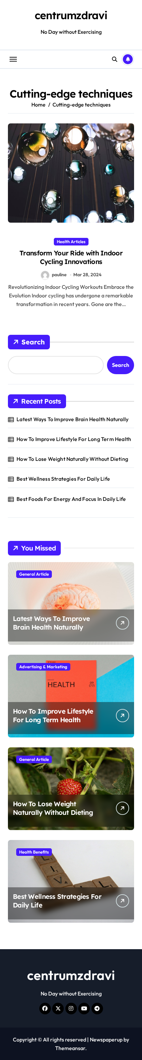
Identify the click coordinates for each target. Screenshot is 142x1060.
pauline (59, 275)
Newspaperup (106, 1039)
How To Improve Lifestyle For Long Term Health (74, 439)
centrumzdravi (71, 15)
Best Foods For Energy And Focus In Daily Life (71, 499)
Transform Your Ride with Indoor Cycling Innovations (71, 257)
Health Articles (71, 241)
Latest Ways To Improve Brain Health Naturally (72, 419)
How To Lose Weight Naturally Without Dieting (72, 459)
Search (33, 342)
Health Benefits (34, 852)
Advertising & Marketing (43, 666)
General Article (34, 574)
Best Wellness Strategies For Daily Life (63, 478)
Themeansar (70, 1048)
